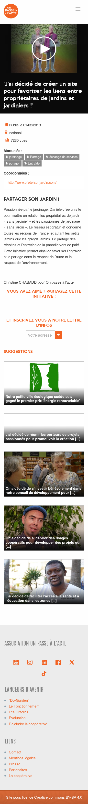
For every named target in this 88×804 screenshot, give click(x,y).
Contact (15, 751)
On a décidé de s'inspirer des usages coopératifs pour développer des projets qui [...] (43, 542)
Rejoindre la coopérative (28, 723)
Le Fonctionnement (24, 705)
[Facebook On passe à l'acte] (58, 661)
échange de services (62, 156)
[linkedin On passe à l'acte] (44, 661)
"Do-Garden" (19, 700)
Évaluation (17, 717)
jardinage (15, 156)
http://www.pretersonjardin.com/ (32, 182)
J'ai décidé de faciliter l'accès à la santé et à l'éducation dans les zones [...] (42, 598)
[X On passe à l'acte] (72, 661)
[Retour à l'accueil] (11, 10)
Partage (35, 156)
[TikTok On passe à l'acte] (44, 673)
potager (14, 163)
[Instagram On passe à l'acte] (30, 661)
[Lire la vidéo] (44, 48)
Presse (14, 763)
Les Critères (18, 711)
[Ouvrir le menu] (78, 9)
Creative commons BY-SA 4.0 (58, 797)
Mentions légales (22, 757)
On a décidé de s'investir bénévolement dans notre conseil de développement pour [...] (43, 490)
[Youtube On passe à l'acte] (16, 661)
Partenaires (18, 769)
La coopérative (20, 775)
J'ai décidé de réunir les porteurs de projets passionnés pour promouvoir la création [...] (43, 436)
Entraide (33, 163)
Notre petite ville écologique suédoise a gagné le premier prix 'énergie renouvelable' (43, 398)
